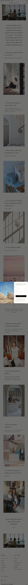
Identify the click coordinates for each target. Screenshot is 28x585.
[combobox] (17, 291)
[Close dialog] (27, 282)
